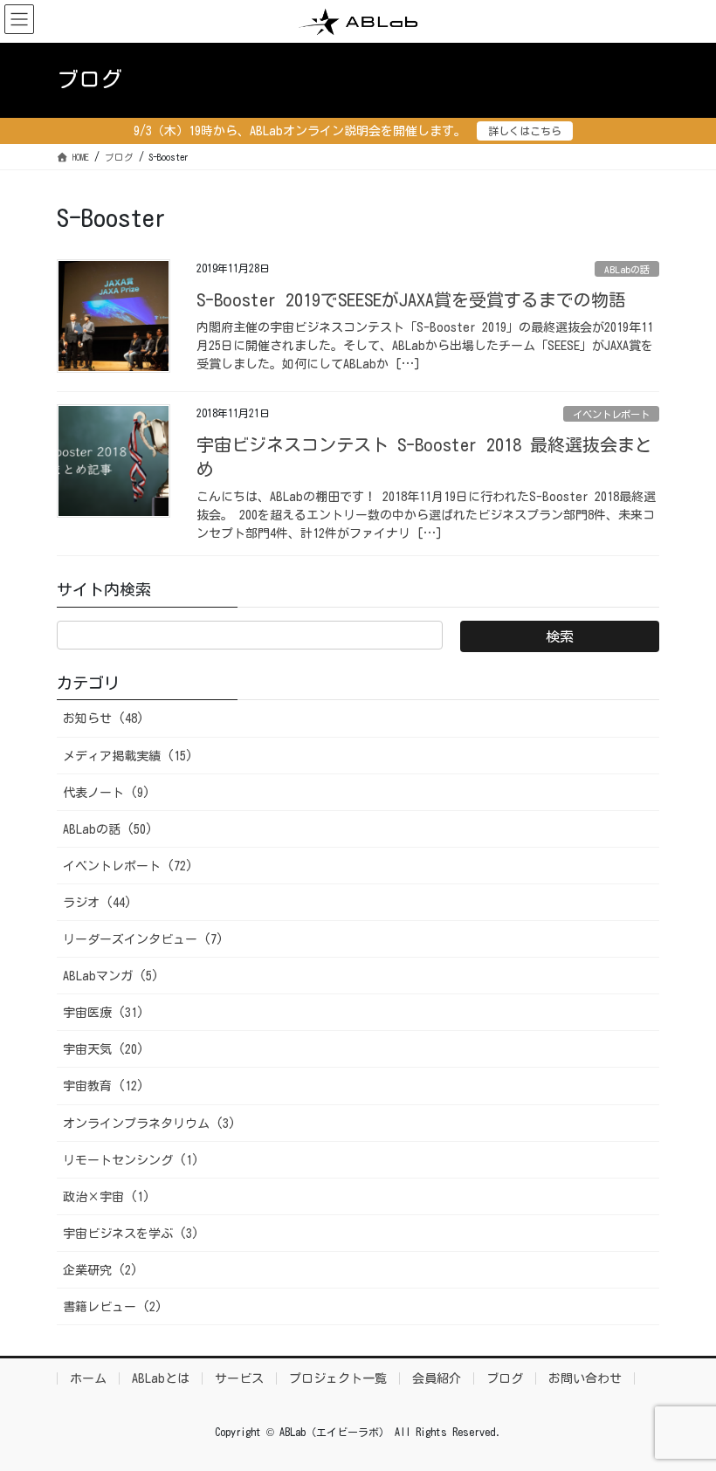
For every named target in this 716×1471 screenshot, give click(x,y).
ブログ (504, 1378)
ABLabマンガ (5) (111, 976)
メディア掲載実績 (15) (128, 756)
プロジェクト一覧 (338, 1378)
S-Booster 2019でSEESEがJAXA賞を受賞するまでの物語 (411, 299)
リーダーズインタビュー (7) (143, 939)
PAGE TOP (680, 1411)
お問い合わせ (585, 1378)
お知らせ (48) (103, 718)
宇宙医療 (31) (103, 1013)
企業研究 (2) (100, 1270)
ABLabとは (160, 1378)
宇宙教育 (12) (103, 1086)
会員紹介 (436, 1378)
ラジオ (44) (97, 903)
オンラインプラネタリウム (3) (149, 1123)
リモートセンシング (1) (131, 1160)
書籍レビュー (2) (112, 1307)
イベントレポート (611, 414)
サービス (239, 1378)
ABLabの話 (627, 269)
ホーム (88, 1378)
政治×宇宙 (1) (106, 1197)
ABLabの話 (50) (108, 829)
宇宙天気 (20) (103, 1049)
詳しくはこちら (524, 131)
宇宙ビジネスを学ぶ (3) (131, 1233)
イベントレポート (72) (128, 866)
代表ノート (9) (106, 793)
